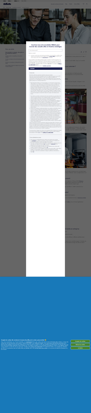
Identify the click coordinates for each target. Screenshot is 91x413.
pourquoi (34, 140)
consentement (45, 57)
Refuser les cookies (80, 344)
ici (44, 144)
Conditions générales (47, 65)
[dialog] (45, 206)
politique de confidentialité (48, 132)
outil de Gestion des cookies (41, 348)
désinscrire (53, 144)
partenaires (29, 342)
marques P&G (52, 56)
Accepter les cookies (80, 341)
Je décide (80, 348)
